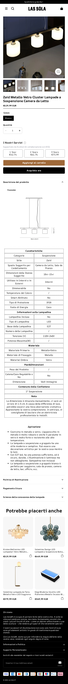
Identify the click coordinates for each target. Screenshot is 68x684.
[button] (6, 8)
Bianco (8, 118)
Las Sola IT (12, 680)
